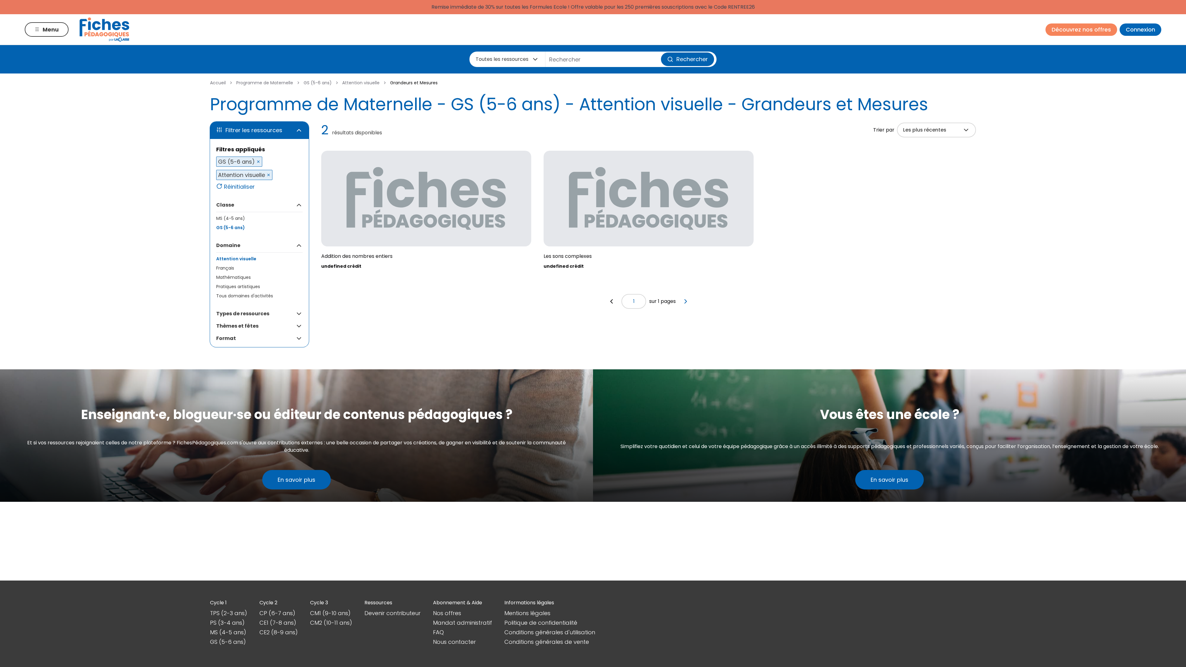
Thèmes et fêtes (237, 325)
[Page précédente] (611, 301)
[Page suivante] (685, 301)
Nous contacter (454, 642)
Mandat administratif (462, 623)
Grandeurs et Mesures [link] (414, 83)
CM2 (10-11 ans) (331, 623)
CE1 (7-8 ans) (277, 623)
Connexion (1140, 29)
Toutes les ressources (502, 59)
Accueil (218, 83)
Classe (225, 204)
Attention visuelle (361, 83)
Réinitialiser (239, 186)
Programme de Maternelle (264, 83)
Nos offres (447, 613)
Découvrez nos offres (1081, 29)
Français (225, 268)
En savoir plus (296, 480)
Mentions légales (527, 613)
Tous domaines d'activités (244, 296)
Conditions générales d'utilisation (549, 632)
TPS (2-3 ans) (228, 613)
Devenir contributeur (392, 613)
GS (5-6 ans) (318, 83)
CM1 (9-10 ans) (330, 613)
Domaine (228, 245)
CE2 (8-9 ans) (278, 632)
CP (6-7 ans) (277, 613)
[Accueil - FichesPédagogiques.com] (104, 29)
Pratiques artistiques (238, 286)
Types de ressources (242, 313)
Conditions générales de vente (546, 642)
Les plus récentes (924, 129)
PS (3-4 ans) (227, 623)
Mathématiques (233, 277)
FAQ (438, 632)
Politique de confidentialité (540, 623)
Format (226, 338)
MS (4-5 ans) (230, 218)
